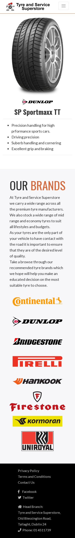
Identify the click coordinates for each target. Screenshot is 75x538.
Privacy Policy (28, 471)
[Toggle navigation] (63, 6)
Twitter (27, 497)
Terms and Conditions (34, 476)
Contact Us (26, 482)
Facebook (28, 491)
